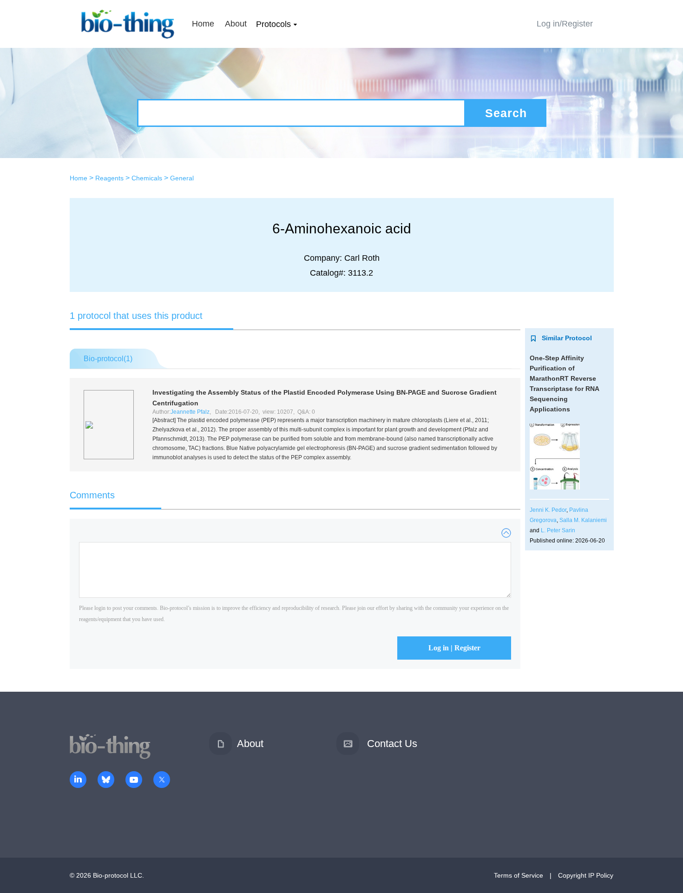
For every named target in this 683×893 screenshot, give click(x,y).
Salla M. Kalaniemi (583, 520)
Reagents (109, 178)
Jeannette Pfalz (190, 412)
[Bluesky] (106, 780)
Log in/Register (565, 23)
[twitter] (161, 780)
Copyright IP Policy (585, 875)
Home (203, 23)
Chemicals (146, 178)
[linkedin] (78, 780)
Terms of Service (518, 875)
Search (506, 112)
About (236, 23)
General (182, 178)
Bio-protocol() (108, 359)
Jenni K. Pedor (548, 510)
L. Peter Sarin (558, 530)
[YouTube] (133, 780)
